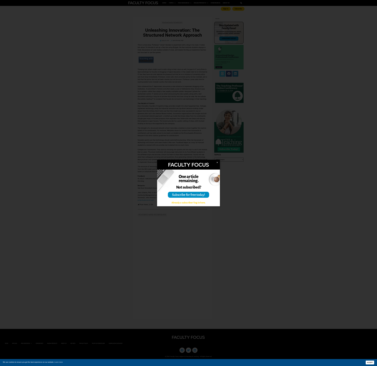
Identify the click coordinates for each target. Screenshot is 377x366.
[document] (188, 183)
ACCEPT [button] (370, 362)
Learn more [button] (58, 362)
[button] (217, 162)
